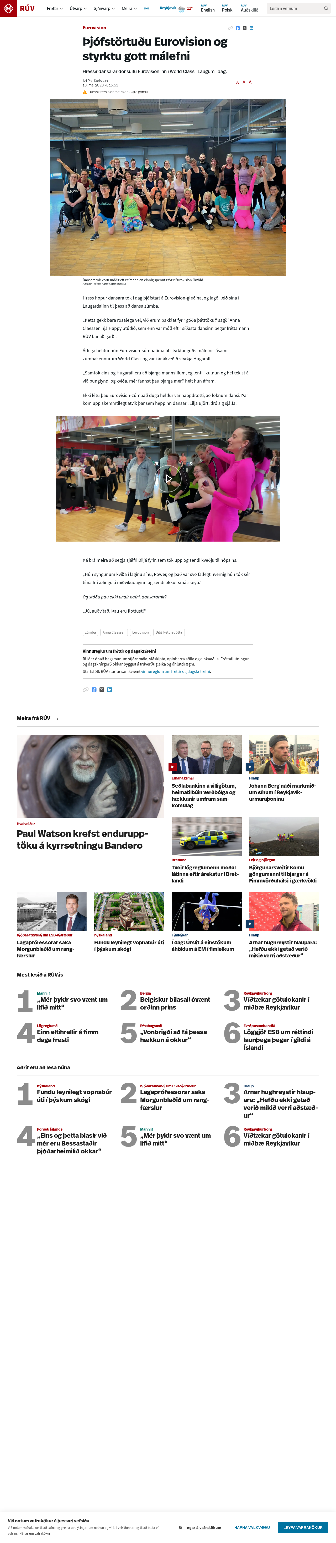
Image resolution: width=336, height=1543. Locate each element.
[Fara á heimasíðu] (22, 8)
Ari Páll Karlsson (95, 81)
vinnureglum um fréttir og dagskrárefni (175, 671)
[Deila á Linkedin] (251, 28)
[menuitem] (61, 8)
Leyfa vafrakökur (303, 1528)
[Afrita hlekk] (230, 28)
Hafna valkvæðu (252, 1528)
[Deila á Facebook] (238, 28)
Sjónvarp (102, 8)
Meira (127, 8)
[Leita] (326, 8)
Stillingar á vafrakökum (199, 1528)
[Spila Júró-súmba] (168, 479)
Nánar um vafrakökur (34, 1533)
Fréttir (52, 8)
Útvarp (76, 8)
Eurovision (94, 28)
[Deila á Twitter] (244, 28)
